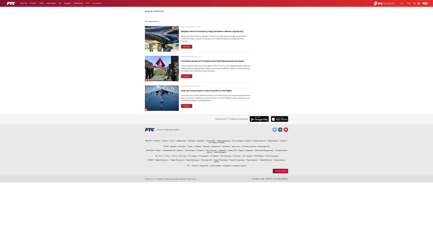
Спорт (33, 3)
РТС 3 (174, 156)
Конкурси (227, 166)
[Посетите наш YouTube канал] (286, 129)
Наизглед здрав (220, 152)
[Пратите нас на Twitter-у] (274, 129)
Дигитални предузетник (264, 150)
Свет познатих (211, 150)
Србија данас (181, 141)
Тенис (190, 146)
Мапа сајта (280, 171)
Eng (408, 3)
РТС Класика (226, 156)
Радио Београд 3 (192, 160)
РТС (88, 3)
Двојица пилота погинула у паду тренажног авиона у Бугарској (212, 31)
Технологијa (189, 150)
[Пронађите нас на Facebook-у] (280, 129)
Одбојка (198, 146)
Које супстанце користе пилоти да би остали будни (206, 90)
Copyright (159, 179)
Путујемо (199, 150)
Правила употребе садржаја (175, 179)
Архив (216, 162)
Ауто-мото (236, 146)
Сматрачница (272, 141)
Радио (67, 3)
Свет (172, 141)
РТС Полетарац (272, 156)
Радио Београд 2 (177, 160)
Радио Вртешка (266, 160)
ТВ (60, 3)
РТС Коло (237, 156)
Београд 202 (207, 160)
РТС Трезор (247, 156)
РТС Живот (214, 156)
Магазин (51, 3)
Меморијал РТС (264, 146)
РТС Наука (193, 156)
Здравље (222, 150)
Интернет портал (239, 166)
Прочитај (186, 47)
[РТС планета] (384, 3)
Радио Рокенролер (237, 160)
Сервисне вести (259, 141)
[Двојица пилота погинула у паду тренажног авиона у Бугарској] (162, 39)
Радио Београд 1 (161, 160)
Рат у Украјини (237, 141)
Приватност (149, 179)
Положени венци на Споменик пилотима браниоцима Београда (212, 61)
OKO (41, 3)
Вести (23, 3)
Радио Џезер (279, 160)
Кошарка (182, 146)
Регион (165, 141)
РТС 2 (168, 156)
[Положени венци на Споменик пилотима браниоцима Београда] (162, 68)
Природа (249, 150)
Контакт (195, 166)
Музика (180, 150)
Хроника (192, 141)
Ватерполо (216, 146)
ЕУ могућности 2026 (216, 142)
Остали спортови (249, 146)
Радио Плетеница (220, 160)
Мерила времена (223, 141)
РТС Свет (182, 156)
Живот (158, 150)
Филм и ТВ (232, 150)
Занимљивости (169, 150)
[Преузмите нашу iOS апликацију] (279, 119)
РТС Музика (259, 156)
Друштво (201, 141)
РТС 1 (161, 156)
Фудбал (173, 146)
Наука (241, 150)
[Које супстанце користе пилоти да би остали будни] (162, 98)
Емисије (78, 3)
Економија (211, 141)
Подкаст (283, 141)
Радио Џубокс (252, 160)
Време (248, 141)
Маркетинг (204, 166)
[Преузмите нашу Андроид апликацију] (259, 119)
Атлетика (226, 146)
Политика (156, 141)
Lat (401, 3)
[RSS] (419, 3)
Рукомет (206, 146)
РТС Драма (203, 156)
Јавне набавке (215, 166)
